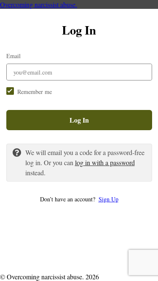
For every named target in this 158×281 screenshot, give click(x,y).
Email (13, 56)
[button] (79, 199)
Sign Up (108, 199)
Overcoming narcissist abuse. (38, 4)
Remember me (34, 92)
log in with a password (105, 162)
